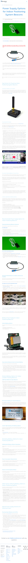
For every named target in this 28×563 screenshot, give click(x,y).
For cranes (7, 555)
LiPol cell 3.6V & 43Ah (5, 432)
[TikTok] (27, 546)
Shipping (19, 551)
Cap (25, 234)
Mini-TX (11, 234)
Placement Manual (21, 123)
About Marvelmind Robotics (19, 549)
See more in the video (12, 386)
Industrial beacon (11, 311)
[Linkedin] (25, 549)
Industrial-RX (19, 256)
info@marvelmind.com (15, 538)
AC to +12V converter (5, 41)
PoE (21, 134)
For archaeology (8, 560)
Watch (19, 234)
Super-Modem (10, 93)
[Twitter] (27, 549)
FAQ (12, 555)
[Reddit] (24, 548)
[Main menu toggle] (26, 1)
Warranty (19, 552)
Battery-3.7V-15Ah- (6, 402)
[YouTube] (24, 546)
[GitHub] (26, 548)
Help (18, 553)
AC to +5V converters (6, 40)
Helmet (21, 234)
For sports (7, 559)
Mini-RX (13, 234)
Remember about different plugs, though (15, 63)
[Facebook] (24, 549)
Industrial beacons (13, 253)
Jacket (23, 234)
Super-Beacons (7, 234)
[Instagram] (25, 546)
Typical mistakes (14, 554)
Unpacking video (14, 553)
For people (7, 554)
